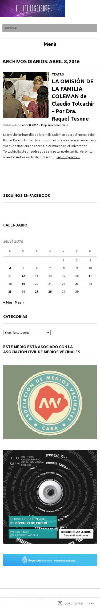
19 (23, 283)
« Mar (7, 302)
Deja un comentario (54, 125)
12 (23, 275)
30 (76, 291)
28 (49, 291)
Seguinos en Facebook (26, 195)
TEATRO (58, 74)
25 (9, 291)
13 (36, 275)
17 (90, 275)
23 (76, 283)
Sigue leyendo (68, 157)
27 (36, 291)
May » (19, 302)
